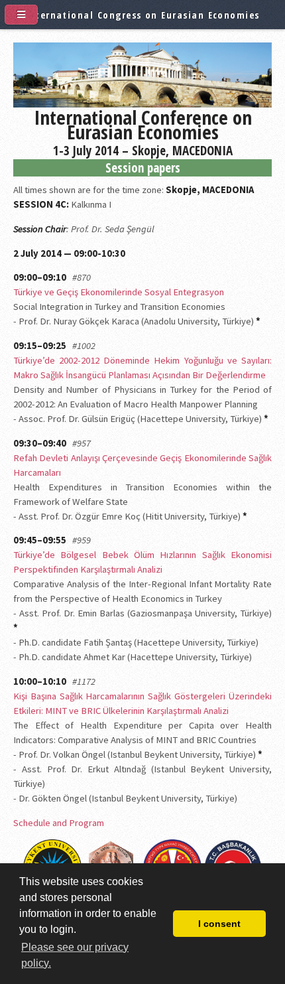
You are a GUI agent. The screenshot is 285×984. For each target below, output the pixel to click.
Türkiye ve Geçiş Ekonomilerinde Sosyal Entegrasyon (118, 292)
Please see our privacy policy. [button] (75, 955)
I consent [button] (219, 923)
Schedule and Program (58, 823)
